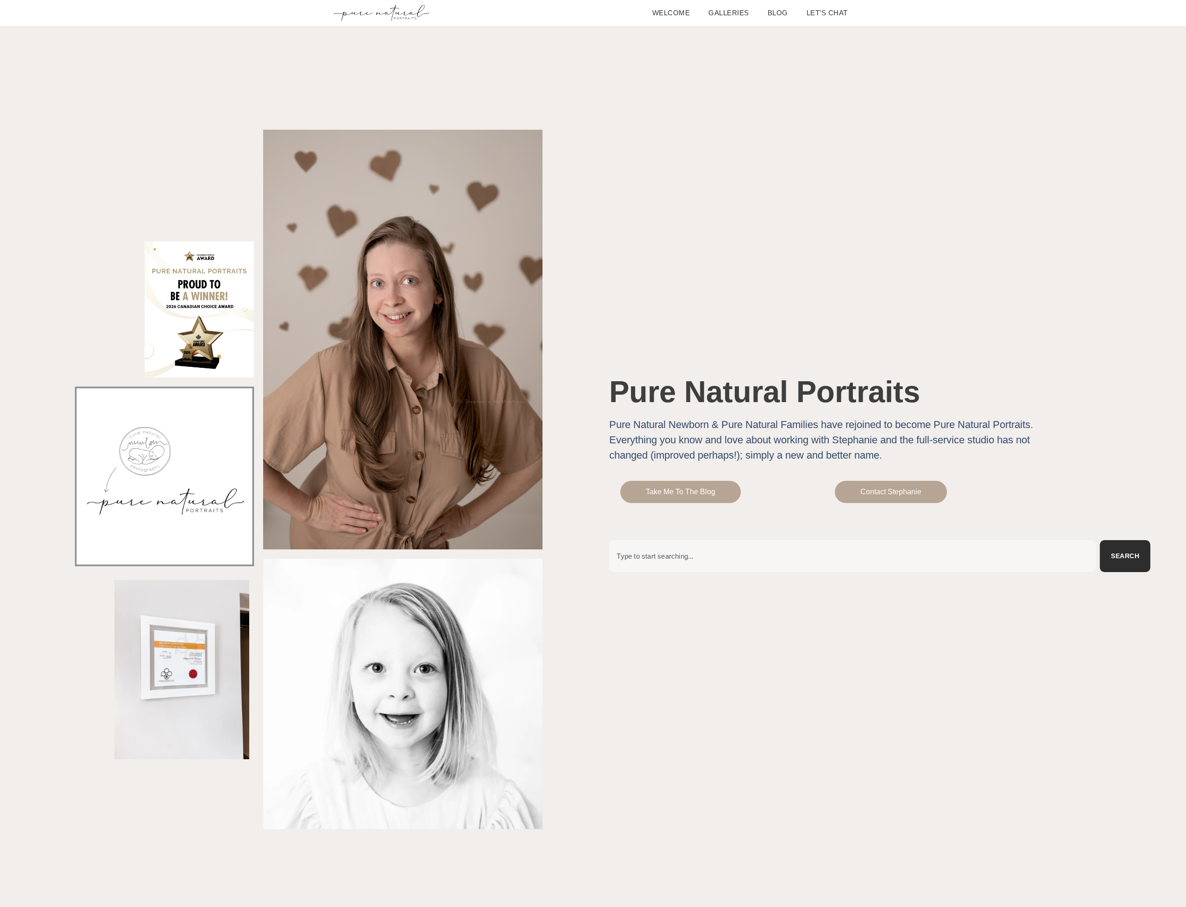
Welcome (671, 13)
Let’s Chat (827, 13)
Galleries (728, 13)
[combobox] (852, 556)
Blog (778, 13)
